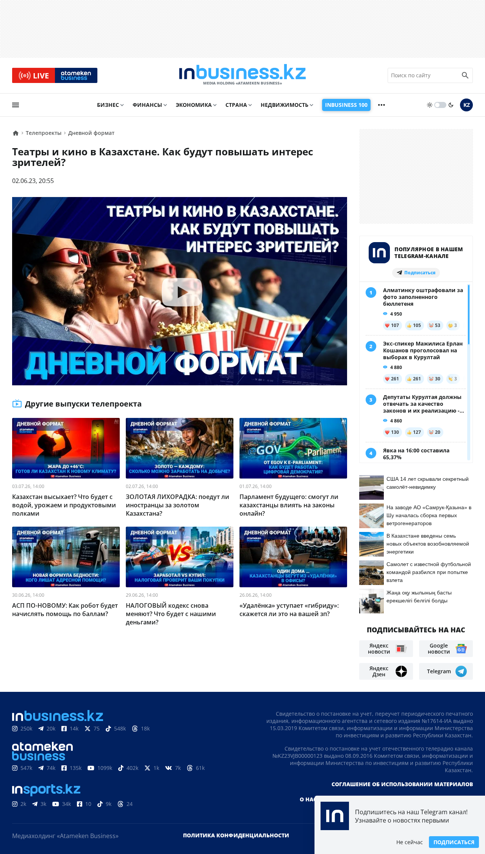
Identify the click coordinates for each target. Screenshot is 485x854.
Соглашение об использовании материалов (402, 784)
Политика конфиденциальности (236, 835)
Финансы (147, 104)
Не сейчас (409, 842)
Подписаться (453, 842)
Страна (236, 104)
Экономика (194, 104)
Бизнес (108, 104)
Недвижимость (284, 104)
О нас (308, 799)
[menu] (15, 105)
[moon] (451, 105)
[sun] (430, 105)
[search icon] (465, 75)
